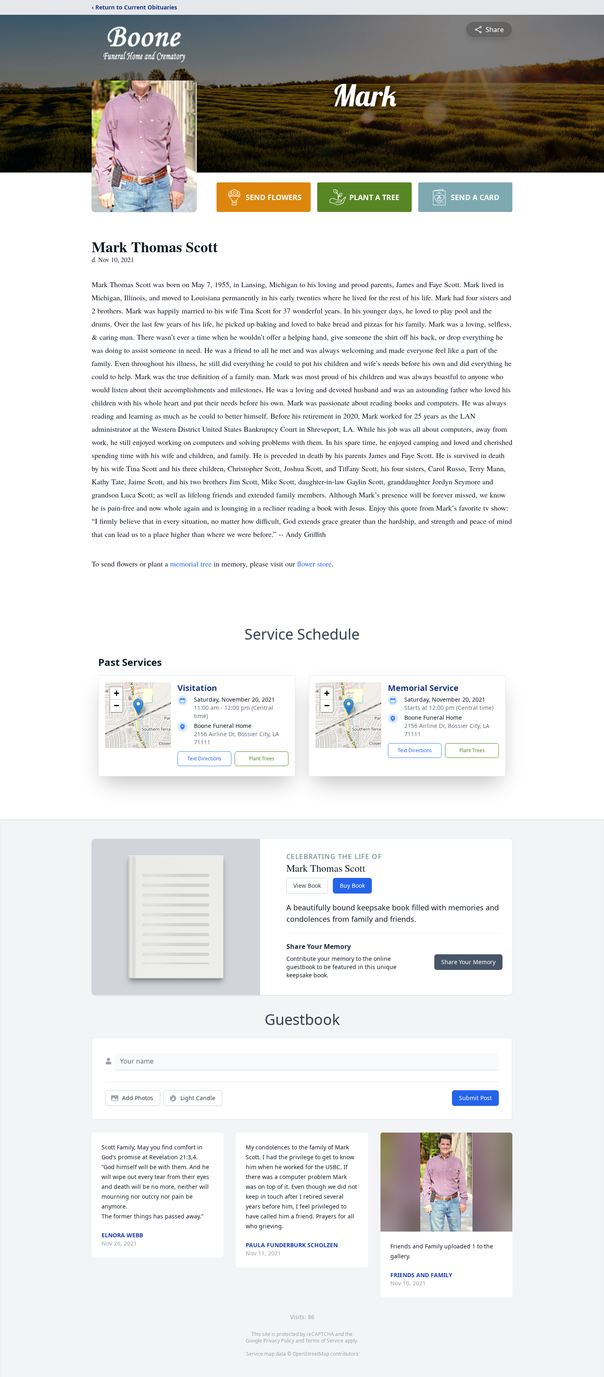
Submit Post (475, 1098)
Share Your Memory (468, 962)
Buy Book (352, 885)
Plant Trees (261, 758)
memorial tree (191, 564)
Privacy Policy (278, 1340)
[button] (138, 706)
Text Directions (204, 758)
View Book (307, 885)
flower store (314, 564)
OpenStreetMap (311, 1353)
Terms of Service (324, 1340)
